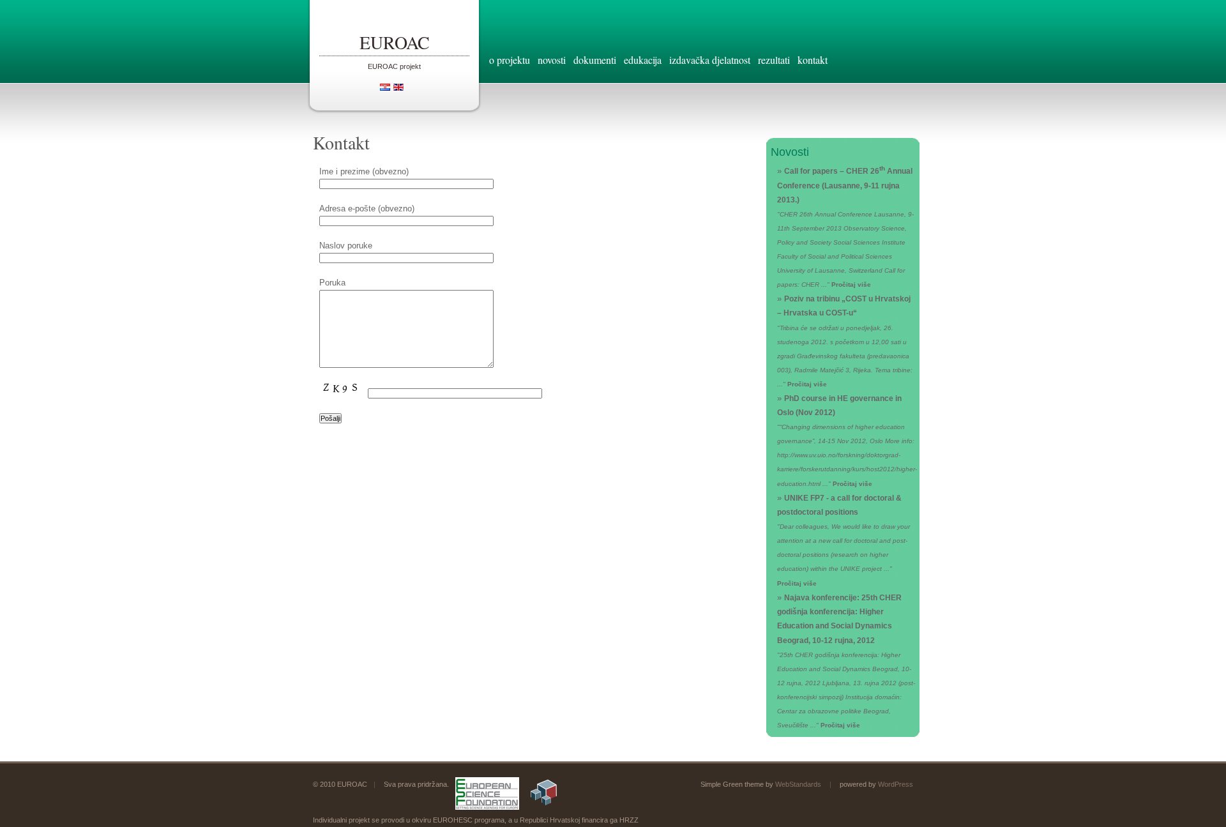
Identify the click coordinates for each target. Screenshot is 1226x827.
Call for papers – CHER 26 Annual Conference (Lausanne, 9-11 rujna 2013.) (844, 185)
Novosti (552, 59)
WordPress (895, 784)
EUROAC (394, 42)
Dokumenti (594, 59)
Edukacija (643, 59)
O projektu (509, 59)
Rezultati (774, 59)
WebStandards (798, 784)
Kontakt (813, 59)
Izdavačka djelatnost (709, 59)
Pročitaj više (851, 284)
